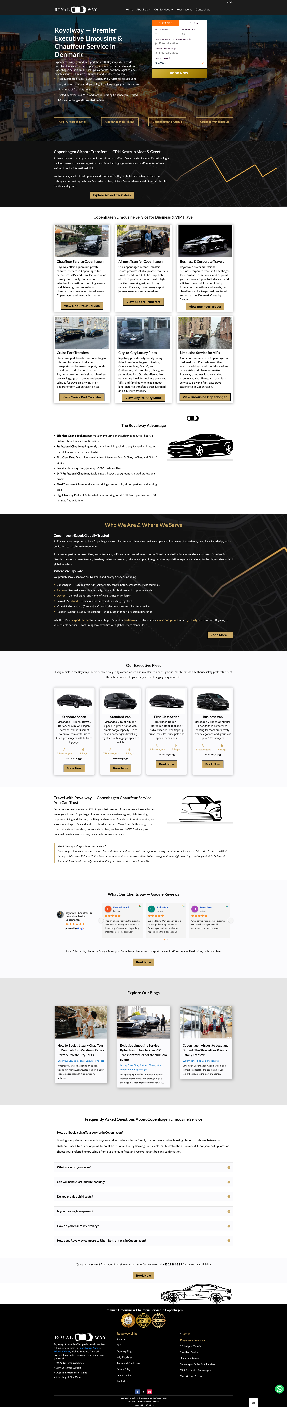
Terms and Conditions (128, 1363)
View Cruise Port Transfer (81, 397)
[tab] (165, 23)
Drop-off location (164, 49)
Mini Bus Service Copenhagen (195, 1370)
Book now (179, 73)
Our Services (162, 9)
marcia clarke (163, 907)
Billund (74, 601)
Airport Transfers (210, 1060)
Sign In (230, 1)
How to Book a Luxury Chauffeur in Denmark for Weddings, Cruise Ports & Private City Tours (81, 1050)
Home (129, 9)
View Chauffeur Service (82, 306)
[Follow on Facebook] (137, 1391)
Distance (165, 23)
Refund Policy (124, 1375)
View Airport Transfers (143, 302)
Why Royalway (124, 1357)
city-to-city (191, 620)
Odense (61, 595)
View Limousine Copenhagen (205, 397)
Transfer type (162, 58)
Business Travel (147, 1065)
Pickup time (188, 29)
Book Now (74, 768)
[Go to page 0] (164, 939)
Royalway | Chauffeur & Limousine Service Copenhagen (78, 916)
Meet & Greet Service (191, 1376)
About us (142, 9)
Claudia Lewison (208, 907)
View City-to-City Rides (143, 398)
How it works (184, 9)
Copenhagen (85, 1348)
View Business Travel (205, 307)
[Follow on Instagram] (149, 1391)
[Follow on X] (143, 1391)
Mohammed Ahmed (123, 907)
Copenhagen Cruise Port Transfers (197, 1364)
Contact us (203, 9)
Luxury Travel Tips (95, 1060)
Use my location (180, 39)
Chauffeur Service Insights (71, 1060)
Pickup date (160, 29)
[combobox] (179, 64)
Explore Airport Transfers (112, 195)
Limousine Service (189, 1358)
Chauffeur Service (189, 1352)
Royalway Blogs (125, 1351)
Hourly (193, 23)
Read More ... (220, 635)
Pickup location (171, 39)
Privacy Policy (123, 1369)
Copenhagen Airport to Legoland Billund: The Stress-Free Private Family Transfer (206, 1050)
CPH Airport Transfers (191, 1346)
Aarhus (61, 590)
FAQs (120, 1345)
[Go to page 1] (167, 939)
